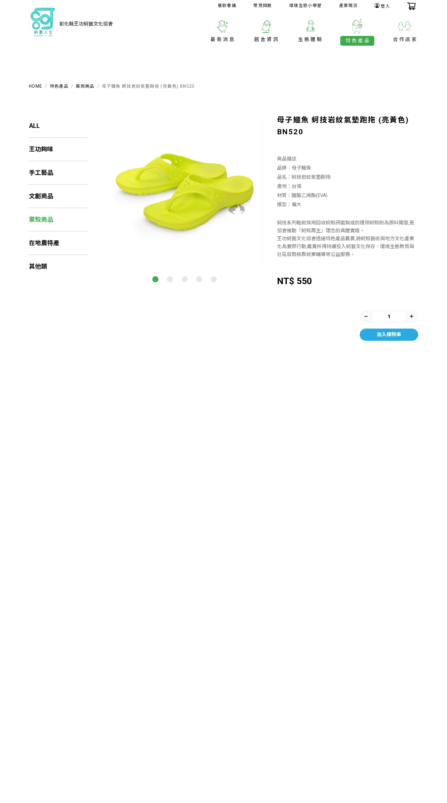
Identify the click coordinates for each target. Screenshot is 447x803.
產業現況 (348, 5)
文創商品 (41, 196)
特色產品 (59, 86)
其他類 (38, 266)
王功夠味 (41, 149)
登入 (385, 6)
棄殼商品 (85, 86)
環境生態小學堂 (305, 5)
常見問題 (262, 5)
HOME (36, 86)
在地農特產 (44, 243)
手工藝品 (41, 172)
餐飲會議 (227, 5)
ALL (34, 125)
